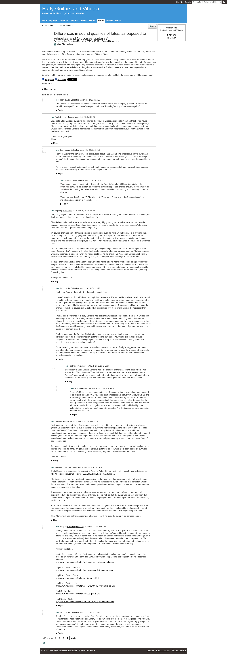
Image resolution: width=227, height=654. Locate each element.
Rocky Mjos (77, 180)
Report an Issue (163, 650)
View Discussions (65, 44)
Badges (150, 650)
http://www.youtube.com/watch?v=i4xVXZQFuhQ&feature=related (85, 601)
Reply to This (49, 89)
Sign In (188, 2)
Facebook (62, 79)
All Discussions (49, 25)
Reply (59, 110)
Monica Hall (86, 388)
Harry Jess (67, 117)
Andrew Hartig (69, 421)
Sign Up (179, 2)
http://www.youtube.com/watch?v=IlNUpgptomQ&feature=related (84, 570)
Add (154, 26)
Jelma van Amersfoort (68, 650)
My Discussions (67, 25)
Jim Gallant (69, 41)
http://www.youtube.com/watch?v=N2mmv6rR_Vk (78, 578)
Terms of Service (179, 650)
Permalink (57, 100)
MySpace (49, 79)
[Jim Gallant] (47, 40)
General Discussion (110, 41)
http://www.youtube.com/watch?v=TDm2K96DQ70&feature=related (85, 586)
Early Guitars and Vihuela (70, 8)
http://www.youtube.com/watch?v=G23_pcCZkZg (77, 594)
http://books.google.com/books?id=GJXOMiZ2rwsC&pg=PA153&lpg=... (83, 474)
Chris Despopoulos (71, 467)
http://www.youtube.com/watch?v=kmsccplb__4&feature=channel (85, 562)
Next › (73, 638)
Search (224, 2)
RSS (43, 643)
